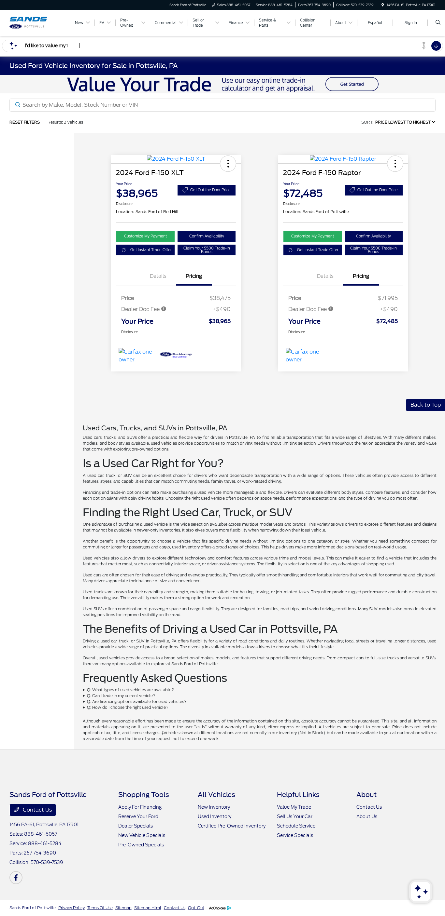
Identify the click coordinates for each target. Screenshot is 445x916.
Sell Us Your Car (294, 816)
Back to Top (425, 405)
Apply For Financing (140, 807)
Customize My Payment (145, 236)
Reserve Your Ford (138, 816)
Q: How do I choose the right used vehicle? (127, 707)
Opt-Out (196, 907)
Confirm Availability (206, 236)
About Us (366, 816)
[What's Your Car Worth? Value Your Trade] (222, 84)
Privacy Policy (71, 907)
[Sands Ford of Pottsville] (38, 22)
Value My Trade (294, 807)
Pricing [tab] (194, 276)
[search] (438, 23)
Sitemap (123, 907)
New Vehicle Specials (141, 835)
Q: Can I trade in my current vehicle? (121, 695)
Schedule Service (296, 825)
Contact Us (37, 810)
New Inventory (214, 807)
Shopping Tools (143, 795)
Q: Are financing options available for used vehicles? (137, 701)
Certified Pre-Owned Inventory (232, 825)
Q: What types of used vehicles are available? (130, 689)
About (366, 795)
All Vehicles (216, 795)
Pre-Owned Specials (141, 844)
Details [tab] (158, 276)
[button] (228, 163)
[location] (382, 5)
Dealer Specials (135, 825)
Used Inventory (214, 816)
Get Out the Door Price (210, 190)
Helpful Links (298, 795)
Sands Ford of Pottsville (32, 907)
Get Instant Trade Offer (151, 250)
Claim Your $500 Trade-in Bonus (206, 250)
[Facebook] (15, 877)
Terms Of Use (100, 907)
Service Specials (295, 835)
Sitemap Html (147, 907)
